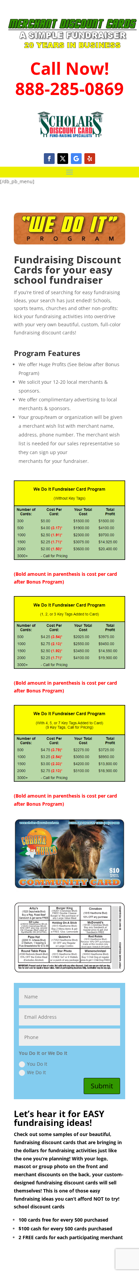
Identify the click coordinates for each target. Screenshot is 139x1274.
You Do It (37, 1064)
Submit (102, 1085)
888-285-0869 (69, 88)
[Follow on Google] (76, 158)
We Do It (36, 1072)
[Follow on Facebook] (49, 158)
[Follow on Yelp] (89, 158)
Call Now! (69, 68)
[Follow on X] (62, 158)
